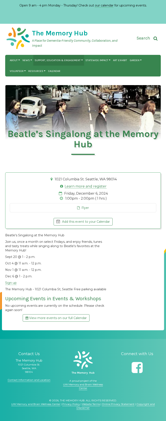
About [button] (14, 60)
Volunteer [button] (17, 71)
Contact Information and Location (29, 379)
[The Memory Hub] (83, 363)
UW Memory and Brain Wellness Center (35, 404)
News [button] (26, 60)
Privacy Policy (71, 404)
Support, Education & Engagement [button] (58, 60)
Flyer (84, 208)
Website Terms (91, 404)
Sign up (11, 283)
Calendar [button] (54, 71)
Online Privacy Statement (118, 404)
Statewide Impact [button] (97, 60)
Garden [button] (135, 60)
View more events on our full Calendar (57, 318)
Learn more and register (86, 186)
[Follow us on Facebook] (137, 367)
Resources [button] (36, 71)
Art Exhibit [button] (120, 60)
